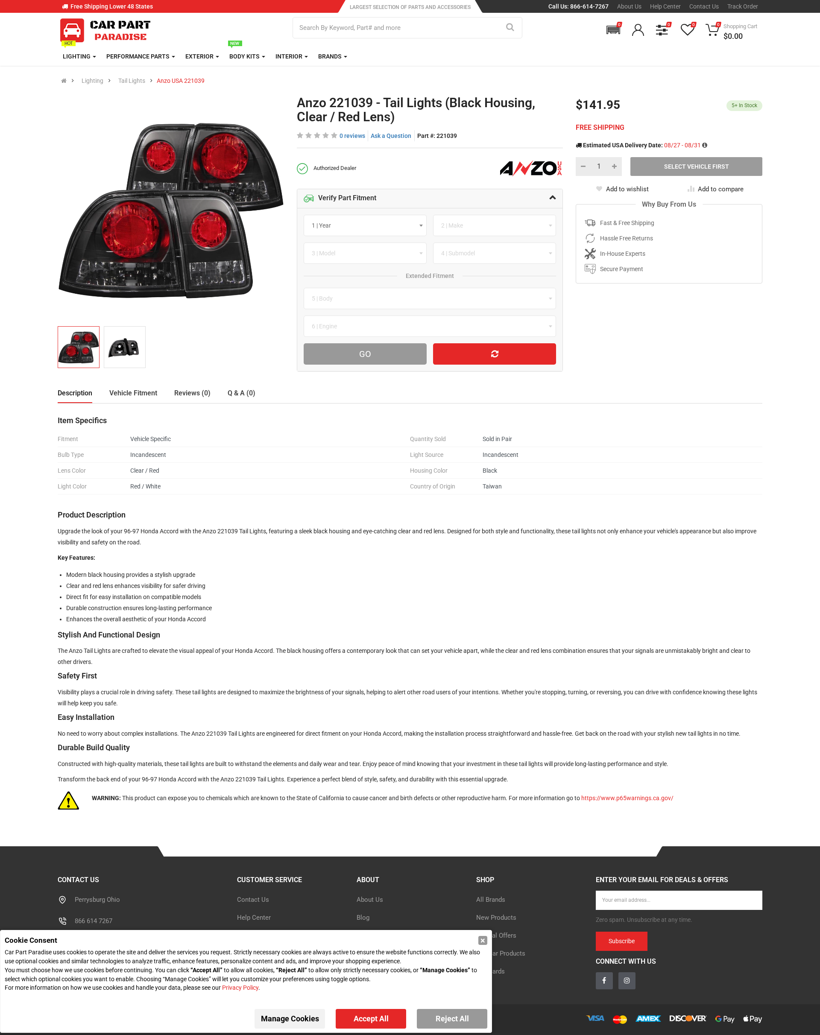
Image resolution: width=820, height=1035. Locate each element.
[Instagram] (419, 583)
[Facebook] (401, 583)
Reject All (452, 1018)
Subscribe (493, 536)
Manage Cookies (290, 1018)
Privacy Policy (240, 987)
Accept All (371, 1018)
